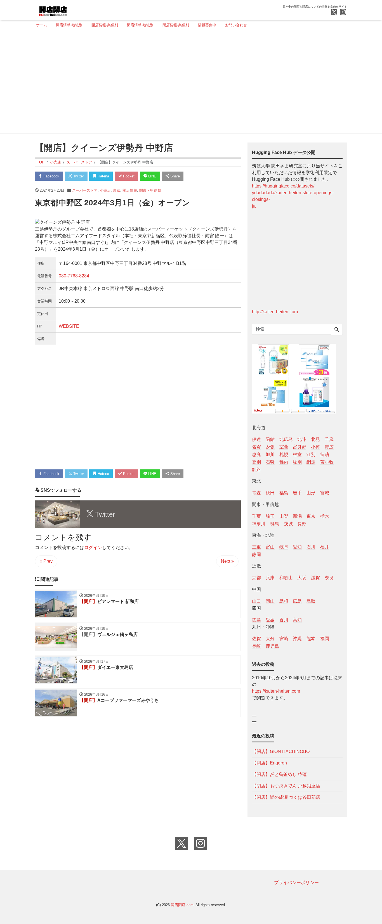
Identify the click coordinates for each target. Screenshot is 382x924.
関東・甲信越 (150, 190)
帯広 (329, 447)
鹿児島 (272, 646)
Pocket (128, 176)
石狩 (270, 462)
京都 (256, 577)
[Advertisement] (189, 83)
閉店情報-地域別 (140, 25)
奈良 (329, 577)
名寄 (256, 447)
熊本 (310, 638)
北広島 (286, 439)
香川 (283, 619)
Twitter (78, 176)
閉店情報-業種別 (175, 25)
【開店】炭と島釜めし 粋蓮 (279, 774)
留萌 (324, 454)
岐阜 (283, 547)
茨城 (288, 523)
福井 (324, 547)
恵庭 (256, 454)
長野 (301, 523)
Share (174, 176)
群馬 (274, 523)
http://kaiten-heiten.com (275, 311)
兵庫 (270, 577)
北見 (315, 439)
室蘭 (283, 447)
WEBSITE (69, 326)
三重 (256, 547)
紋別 (297, 462)
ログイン (93, 547)
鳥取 (310, 601)
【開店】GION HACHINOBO (281, 751)
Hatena (102, 176)
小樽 (315, 447)
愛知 (297, 547)
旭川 (270, 454)
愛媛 (270, 619)
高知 (297, 619)
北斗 (301, 439)
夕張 (270, 447)
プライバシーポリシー (296, 882)
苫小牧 (327, 462)
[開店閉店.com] (74, 9)
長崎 (256, 646)
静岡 (256, 554)
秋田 (270, 492)
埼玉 (270, 516)
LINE (151, 176)
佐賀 (256, 638)
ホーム (41, 25)
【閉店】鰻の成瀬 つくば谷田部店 (286, 797)
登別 (256, 462)
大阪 (301, 577)
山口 (256, 601)
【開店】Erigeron (269, 763)
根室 (297, 454)
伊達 (256, 439)
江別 (310, 454)
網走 (310, 462)
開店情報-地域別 (69, 25)
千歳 (329, 439)
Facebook (50, 176)
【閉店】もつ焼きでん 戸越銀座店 (286, 785)
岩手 (297, 492)
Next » (227, 561)
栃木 (324, 516)
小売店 (105, 190)
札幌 (283, 454)
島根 (283, 601)
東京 (116, 190)
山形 (310, 492)
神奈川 (258, 523)
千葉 (256, 516)
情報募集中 (207, 25)
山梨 (283, 516)
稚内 (283, 462)
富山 (270, 547)
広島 (297, 601)
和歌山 (286, 577)
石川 (310, 547)
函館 (270, 439)
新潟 (297, 516)
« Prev (46, 561)
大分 (270, 638)
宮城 (324, 492)
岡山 (270, 601)
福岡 (324, 638)
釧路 (256, 469)
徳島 (256, 619)
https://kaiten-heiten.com (276, 691)
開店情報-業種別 (104, 25)
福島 (283, 492)
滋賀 (315, 577)
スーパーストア (85, 190)
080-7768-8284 (74, 276)
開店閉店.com (182, 905)
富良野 (299, 447)
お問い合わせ (236, 25)
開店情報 (129, 190)
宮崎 (283, 638)
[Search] (336, 330)
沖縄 (297, 638)
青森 (256, 492)
